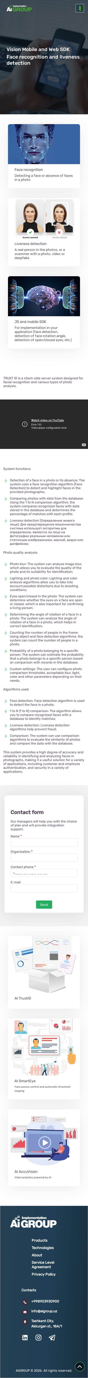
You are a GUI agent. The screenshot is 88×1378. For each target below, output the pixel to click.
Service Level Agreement (43, 1264)
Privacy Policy (44, 1274)
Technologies (43, 1248)
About (37, 1255)
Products (39, 1240)
